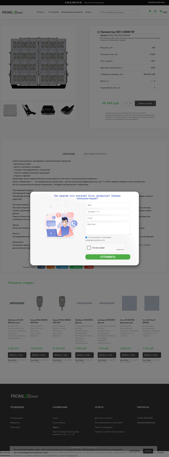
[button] (136, 195)
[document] (84, 228)
